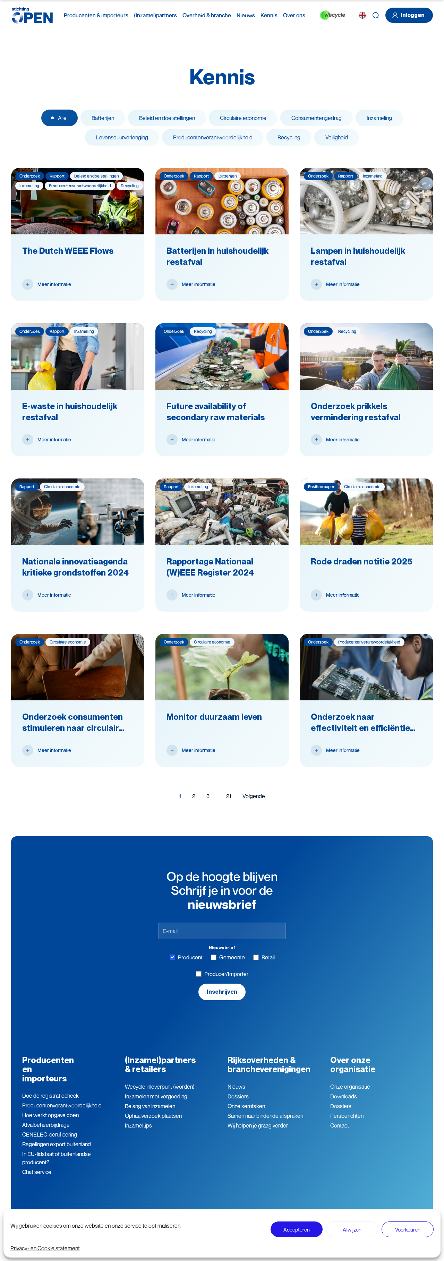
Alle (62, 117)
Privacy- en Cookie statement (45, 1248)
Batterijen (103, 117)
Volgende (253, 796)
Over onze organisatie (352, 1064)
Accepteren (296, 1229)
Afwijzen (352, 1229)
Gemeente (232, 957)
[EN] (362, 15)
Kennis (269, 15)
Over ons (294, 15)
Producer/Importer (226, 973)
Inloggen (413, 15)
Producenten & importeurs (96, 15)
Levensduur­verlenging (122, 137)
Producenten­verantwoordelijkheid (62, 1105)
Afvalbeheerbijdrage (46, 1124)
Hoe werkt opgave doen (50, 1115)
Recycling (289, 137)
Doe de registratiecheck (50, 1095)
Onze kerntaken (246, 1106)
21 (228, 796)
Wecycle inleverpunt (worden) (160, 1086)
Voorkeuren (407, 1229)
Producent (190, 957)
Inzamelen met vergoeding (156, 1096)
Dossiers (238, 1096)
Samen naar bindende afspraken (265, 1115)
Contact (339, 1125)
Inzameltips (138, 1125)
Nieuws (246, 15)
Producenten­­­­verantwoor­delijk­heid (213, 137)
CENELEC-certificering (49, 1134)
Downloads (343, 1096)
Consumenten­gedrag (316, 117)
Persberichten (347, 1115)
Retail (268, 957)
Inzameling (379, 117)
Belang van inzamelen (150, 1106)
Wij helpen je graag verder (258, 1125)
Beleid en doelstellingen (167, 117)
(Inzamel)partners (155, 15)
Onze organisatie (350, 1086)
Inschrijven (222, 991)
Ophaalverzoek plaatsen (153, 1115)
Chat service (36, 1171)
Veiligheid (336, 137)
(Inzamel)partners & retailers (160, 1064)
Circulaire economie (243, 117)
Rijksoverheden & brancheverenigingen (269, 1064)
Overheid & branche (206, 15)
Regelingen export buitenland (56, 1144)
